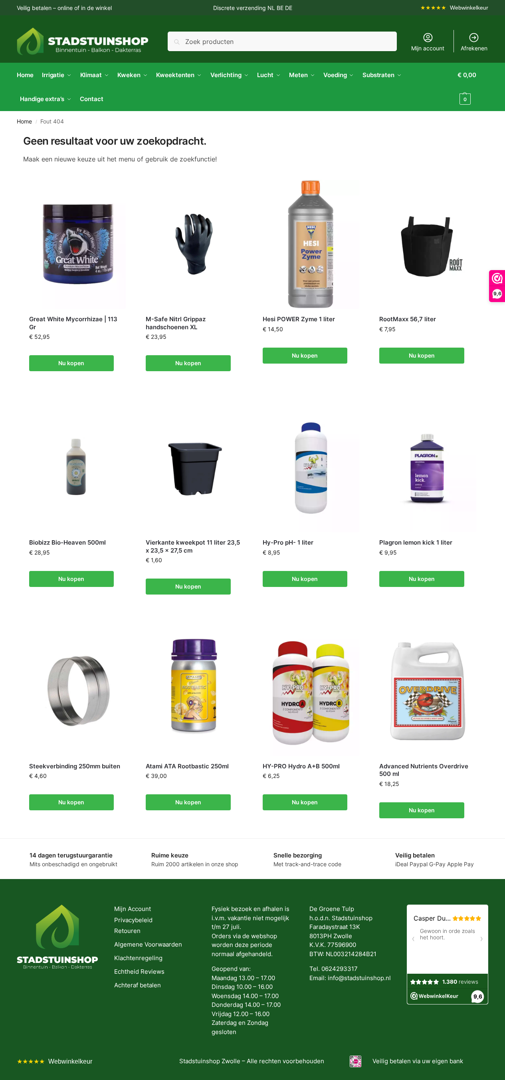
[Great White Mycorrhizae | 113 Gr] (77, 244)
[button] (472, 87)
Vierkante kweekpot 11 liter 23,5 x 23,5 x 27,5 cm (193, 546)
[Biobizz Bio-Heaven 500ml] (77, 467)
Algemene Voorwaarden (148, 944)
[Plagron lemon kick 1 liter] (427, 467)
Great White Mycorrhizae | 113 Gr (73, 323)
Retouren (127, 931)
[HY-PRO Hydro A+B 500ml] (311, 691)
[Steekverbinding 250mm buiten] (77, 691)
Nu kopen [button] (71, 363)
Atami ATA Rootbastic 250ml (187, 766)
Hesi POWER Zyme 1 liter (299, 319)
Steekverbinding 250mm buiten (74, 766)
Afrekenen (474, 48)
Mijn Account (132, 909)
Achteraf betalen (137, 985)
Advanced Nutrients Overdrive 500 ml (423, 770)
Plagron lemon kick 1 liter (415, 542)
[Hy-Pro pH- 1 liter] (311, 467)
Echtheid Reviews (139, 971)
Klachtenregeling (138, 958)
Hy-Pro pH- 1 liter (288, 542)
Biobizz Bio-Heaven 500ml (67, 542)
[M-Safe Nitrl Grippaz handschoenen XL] (194, 244)
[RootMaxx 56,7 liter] (427, 244)
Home (24, 121)
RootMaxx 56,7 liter (407, 319)
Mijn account (427, 48)
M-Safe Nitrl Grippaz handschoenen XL (176, 323)
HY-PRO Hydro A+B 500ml (301, 766)
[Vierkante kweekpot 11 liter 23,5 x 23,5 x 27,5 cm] (194, 467)
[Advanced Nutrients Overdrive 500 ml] (427, 691)
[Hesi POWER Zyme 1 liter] (311, 244)
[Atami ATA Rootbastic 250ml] (194, 691)
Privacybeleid (133, 920)
